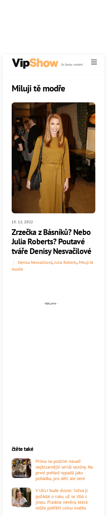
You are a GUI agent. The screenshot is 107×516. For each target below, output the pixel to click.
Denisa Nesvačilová (35, 262)
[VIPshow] (34, 67)
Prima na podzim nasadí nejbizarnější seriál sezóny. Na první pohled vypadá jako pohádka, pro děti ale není (64, 470)
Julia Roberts (65, 262)
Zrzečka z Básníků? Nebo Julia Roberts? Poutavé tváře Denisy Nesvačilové (51, 241)
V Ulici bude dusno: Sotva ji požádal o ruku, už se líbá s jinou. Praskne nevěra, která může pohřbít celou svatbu (62, 499)
